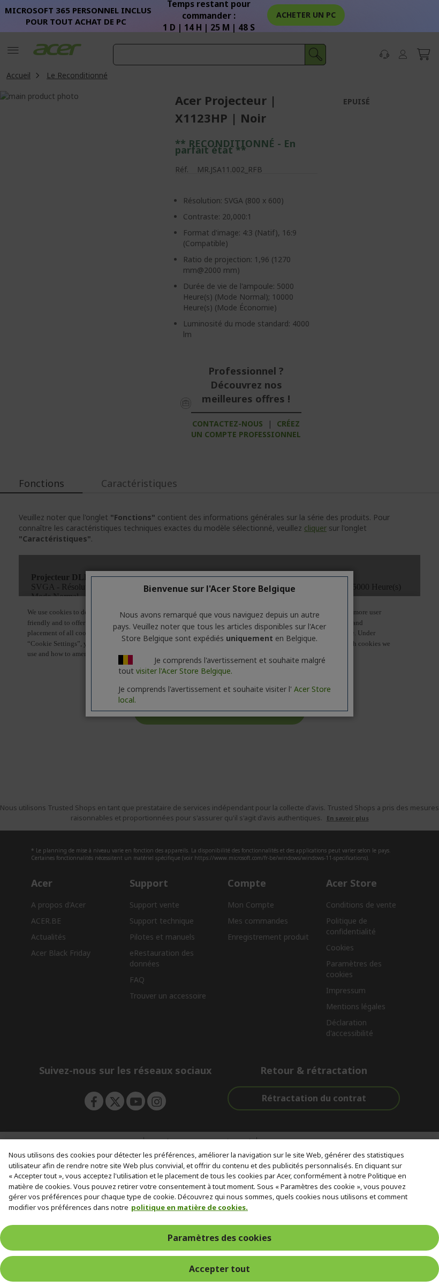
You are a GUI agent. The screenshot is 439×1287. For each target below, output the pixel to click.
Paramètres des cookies (219, 1238)
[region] (219, 1213)
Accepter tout (219, 1269)
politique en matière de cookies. (189, 1207)
